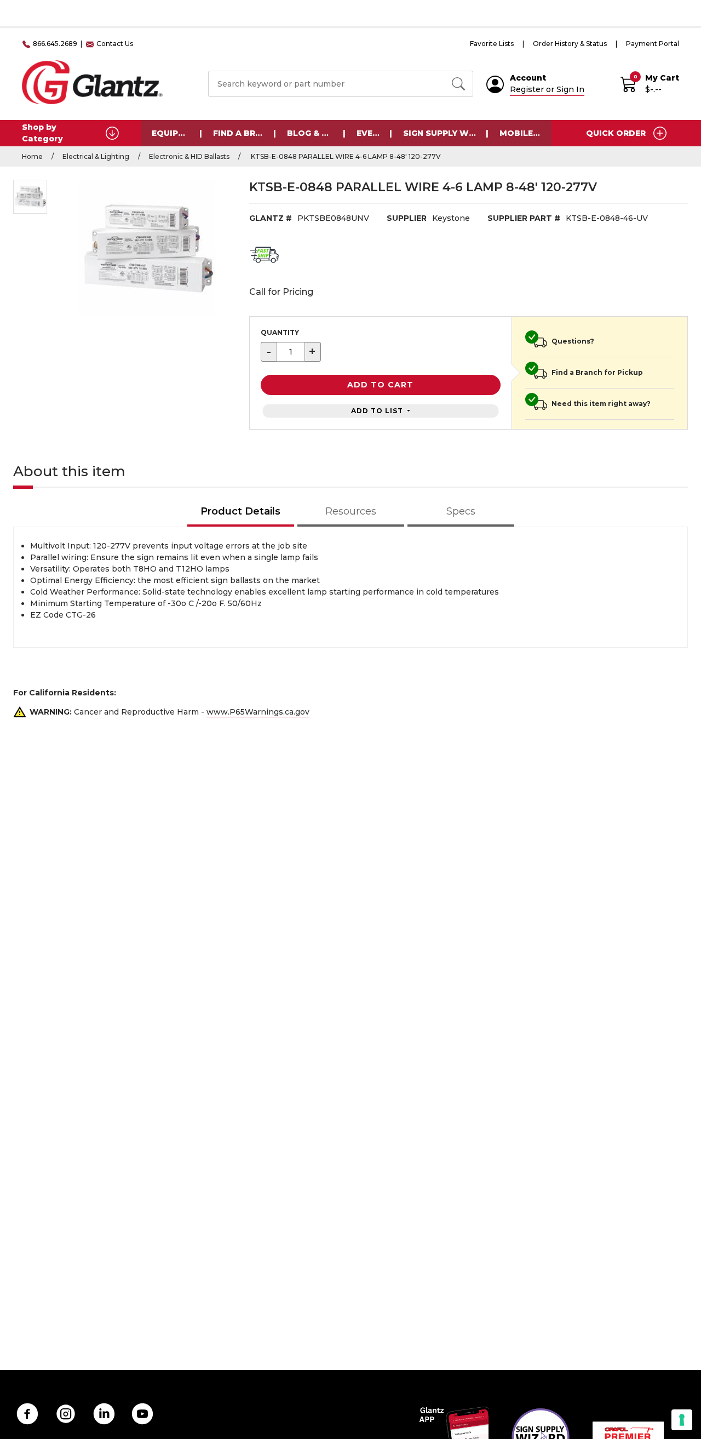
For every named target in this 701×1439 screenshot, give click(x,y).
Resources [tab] (350, 511)
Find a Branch (245, 133)
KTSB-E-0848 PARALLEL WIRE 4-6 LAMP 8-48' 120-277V (345, 156)
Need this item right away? (601, 403)
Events (373, 133)
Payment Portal (652, 43)
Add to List (378, 411)
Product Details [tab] (240, 511)
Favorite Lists (492, 43)
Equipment (177, 133)
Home (32, 156)
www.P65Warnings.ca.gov (257, 712)
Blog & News (316, 133)
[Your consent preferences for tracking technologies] (681, 1419)
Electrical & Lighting (95, 156)
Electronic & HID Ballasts (189, 156)
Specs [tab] (460, 511)
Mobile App (525, 133)
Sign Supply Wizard (446, 133)
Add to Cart (380, 385)
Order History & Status (570, 43)
